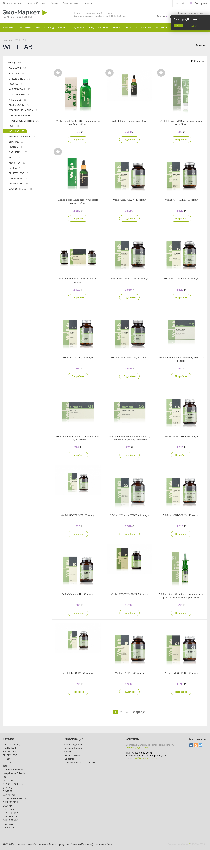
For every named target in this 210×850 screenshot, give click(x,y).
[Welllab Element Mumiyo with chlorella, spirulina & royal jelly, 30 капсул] (129, 409)
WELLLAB (16, 131)
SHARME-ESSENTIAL (23, 136)
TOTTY (14, 157)
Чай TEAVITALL (19, 89)
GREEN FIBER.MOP (22, 115)
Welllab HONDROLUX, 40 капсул (181, 515)
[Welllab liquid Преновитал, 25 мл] (129, 93)
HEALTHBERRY (19, 94)
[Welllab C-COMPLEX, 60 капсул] (181, 251)
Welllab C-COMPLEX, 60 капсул (181, 278)
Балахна (160, 16)
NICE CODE (17, 99)
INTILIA (14, 168)
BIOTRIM (16, 147)
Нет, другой (193, 25)
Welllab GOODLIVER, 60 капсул (78, 515)
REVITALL (16, 73)
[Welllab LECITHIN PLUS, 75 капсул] (129, 567)
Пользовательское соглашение (79, 762)
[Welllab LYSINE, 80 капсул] (129, 645)
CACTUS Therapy (20, 189)
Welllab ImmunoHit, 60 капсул (78, 594)
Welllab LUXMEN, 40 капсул (78, 673)
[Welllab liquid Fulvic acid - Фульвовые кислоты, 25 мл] (78, 172)
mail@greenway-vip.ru (145, 758)
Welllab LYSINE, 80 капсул (129, 673)
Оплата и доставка (12, 3)
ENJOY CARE (18, 183)
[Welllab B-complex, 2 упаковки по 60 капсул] (78, 251)
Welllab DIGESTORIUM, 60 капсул (129, 357)
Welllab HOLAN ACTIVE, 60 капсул (129, 515)
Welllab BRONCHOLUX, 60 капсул (129, 278)
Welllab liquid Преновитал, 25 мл (129, 121)
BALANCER (17, 68)
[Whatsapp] (177, 3)
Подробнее (78, 139)
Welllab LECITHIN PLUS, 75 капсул (129, 594)
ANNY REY (17, 162)
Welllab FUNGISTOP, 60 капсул (181, 436)
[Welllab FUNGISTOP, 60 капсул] (181, 409)
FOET (14, 126)
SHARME (16, 141)
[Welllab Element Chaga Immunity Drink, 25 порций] (181, 330)
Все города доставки (137, 747)
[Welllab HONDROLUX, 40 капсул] (181, 488)
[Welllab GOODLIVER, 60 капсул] (78, 488)
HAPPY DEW (18, 178)
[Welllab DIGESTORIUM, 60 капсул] (129, 330)
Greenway (13, 62)
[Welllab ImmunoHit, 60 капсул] (78, 567)
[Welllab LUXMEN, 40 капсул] (78, 645)
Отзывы (54, 3)
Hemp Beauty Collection (24, 120)
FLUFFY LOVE (18, 173)
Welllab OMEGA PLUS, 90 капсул (181, 673)
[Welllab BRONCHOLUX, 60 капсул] (129, 251)
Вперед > (138, 712)
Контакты (87, 3)
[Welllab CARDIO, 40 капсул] (78, 330)
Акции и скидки (70, 3)
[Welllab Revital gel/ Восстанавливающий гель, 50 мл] (181, 93)
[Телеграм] (182, 3)
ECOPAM (15, 84)
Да (178, 25)
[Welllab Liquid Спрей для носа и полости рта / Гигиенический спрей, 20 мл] (181, 567)
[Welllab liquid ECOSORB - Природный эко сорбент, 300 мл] (78, 93)
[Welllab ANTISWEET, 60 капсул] (181, 172)
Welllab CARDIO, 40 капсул (78, 357)
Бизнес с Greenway (36, 3)
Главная (7, 40)
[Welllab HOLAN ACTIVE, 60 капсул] (129, 488)
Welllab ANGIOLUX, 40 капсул (129, 199)
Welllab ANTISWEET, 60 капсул (181, 199)
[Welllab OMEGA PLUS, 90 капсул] (181, 645)
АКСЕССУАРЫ (19, 105)
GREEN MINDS (19, 78)
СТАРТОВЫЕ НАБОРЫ (23, 110)
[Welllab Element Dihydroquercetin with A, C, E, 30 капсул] (78, 409)
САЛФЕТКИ (18, 152)
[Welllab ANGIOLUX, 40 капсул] (129, 172)
